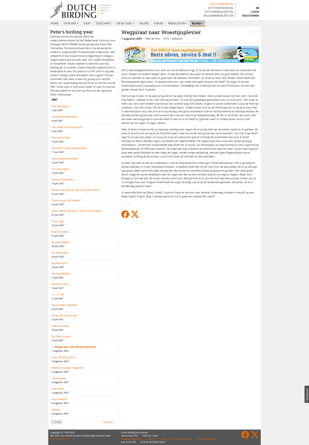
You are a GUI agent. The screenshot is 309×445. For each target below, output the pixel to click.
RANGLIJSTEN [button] (176, 23)
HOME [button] (55, 23)
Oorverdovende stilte (64, 116)
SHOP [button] (87, 23)
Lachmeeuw (59, 378)
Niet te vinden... (61, 232)
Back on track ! (60, 284)
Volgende (108, 421)
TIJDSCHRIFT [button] (103, 23)
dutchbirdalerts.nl (219, 12)
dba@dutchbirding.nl (131, 438)
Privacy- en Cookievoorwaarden (175, 438)
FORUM (158, 23)
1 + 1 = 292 (58, 294)
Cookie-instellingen (206, 438)
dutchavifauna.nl (221, 8)
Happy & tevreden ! (63, 179)
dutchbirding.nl (222, 4)
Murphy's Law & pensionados (69, 148)
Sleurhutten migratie (64, 305)
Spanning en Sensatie (65, 158)
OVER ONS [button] (70, 23)
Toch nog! (58, 221)
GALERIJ (144, 23)
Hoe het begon (61, 106)
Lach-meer (58, 388)
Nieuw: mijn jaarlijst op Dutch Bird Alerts (76, 190)
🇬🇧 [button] (257, 8)
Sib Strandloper (61, 273)
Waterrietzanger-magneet (67, 368)
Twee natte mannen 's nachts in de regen (76, 211)
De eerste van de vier (64, 315)
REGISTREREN (250, 15)
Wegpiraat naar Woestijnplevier (75, 347)
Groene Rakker (61, 242)
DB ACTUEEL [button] (124, 23)
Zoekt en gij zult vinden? (66, 200)
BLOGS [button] (196, 23)
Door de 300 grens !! (64, 357)
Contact (150, 438)
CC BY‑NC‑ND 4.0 (59, 438)
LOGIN (255, 12)
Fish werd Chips (61, 137)
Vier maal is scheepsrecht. (67, 127)
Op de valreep (60, 252)
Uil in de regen (60, 169)
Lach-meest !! (59, 399)
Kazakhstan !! (59, 263)
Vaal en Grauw (60, 326)
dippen (56, 409)
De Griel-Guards (61, 336)
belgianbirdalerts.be (219, 15)
